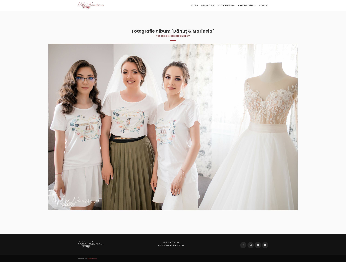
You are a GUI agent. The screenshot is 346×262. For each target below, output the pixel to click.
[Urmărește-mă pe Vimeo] (258, 245)
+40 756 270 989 (171, 242)
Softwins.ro (92, 259)
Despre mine (207, 5)
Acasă (194, 5)
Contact (263, 5)
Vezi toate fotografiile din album (173, 35)
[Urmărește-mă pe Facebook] (243, 245)
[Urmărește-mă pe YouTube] (265, 245)
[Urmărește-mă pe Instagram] (250, 245)
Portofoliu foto (225, 5)
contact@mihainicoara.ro (171, 245)
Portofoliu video (246, 5)
